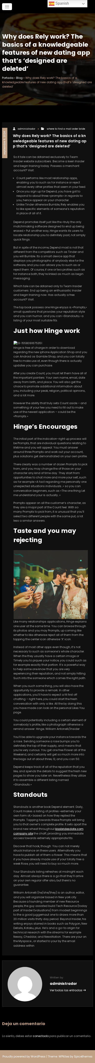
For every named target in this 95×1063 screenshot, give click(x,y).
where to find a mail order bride (66, 129)
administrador (26, 129)
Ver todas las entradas (66, 990)
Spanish (61, 3)
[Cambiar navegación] (7, 6)
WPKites (64, 1056)
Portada (7, 78)
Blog (19, 78)
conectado (41, 1036)
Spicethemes (83, 1056)
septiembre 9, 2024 (4, 143)
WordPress (38, 1056)
